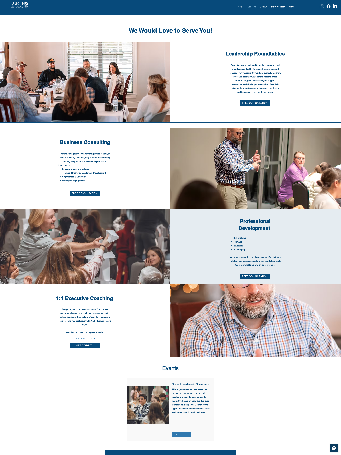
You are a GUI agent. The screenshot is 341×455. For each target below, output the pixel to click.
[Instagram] (322, 6)
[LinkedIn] (335, 6)
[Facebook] (328, 6)
